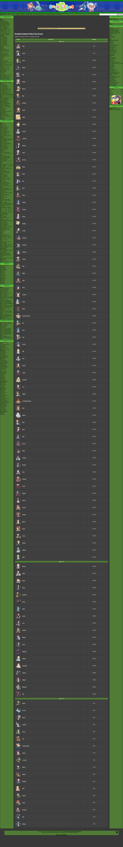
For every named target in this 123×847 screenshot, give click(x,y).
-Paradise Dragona (3, 402)
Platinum (2, 198)
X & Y (1, 163)
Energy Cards (3, 346)
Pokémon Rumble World (5, 171)
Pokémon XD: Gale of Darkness (6, 220)
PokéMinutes (2, 109)
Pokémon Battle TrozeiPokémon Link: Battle (6, 166)
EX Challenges (112, 69)
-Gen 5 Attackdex (3, 40)
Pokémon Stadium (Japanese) (6, 244)
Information (111, 27)
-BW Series (2, 377)
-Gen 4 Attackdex (3, 39)
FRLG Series (2, 275)
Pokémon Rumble (3, 202)
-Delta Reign (2, 351)
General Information (4, 265)
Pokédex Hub (29, 14)
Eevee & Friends (3, 336)
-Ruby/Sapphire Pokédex (5, 23)
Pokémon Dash (3, 221)
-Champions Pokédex (4, 34)
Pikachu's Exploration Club (5, 331)
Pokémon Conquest (4, 187)
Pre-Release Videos (113, 29)
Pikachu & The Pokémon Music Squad (6, 338)
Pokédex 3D (2, 190)
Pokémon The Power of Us (5, 315)
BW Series (2, 279)
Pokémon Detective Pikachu (5, 318)
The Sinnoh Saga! (3, 90)
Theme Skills (112, 65)
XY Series (2, 281)
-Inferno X (2, 393)
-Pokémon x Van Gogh (4, 67)
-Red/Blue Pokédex (4, 21)
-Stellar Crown (3, 364)
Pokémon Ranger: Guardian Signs (5, 201)
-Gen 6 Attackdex (3, 41)
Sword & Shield (3, 138)
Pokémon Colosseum (4, 219)
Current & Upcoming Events (5, 75)
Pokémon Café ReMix (4, 131)
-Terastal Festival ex (4, 401)
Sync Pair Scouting (113, 33)
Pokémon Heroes (3, 294)
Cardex (1, 52)
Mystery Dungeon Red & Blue (6, 226)
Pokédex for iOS (3, 195)
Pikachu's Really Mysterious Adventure (5, 335)
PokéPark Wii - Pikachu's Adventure (5, 206)
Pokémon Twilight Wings (5, 103)
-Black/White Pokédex (4, 25)
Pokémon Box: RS (3, 223)
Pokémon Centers (3, 61)
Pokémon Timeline (3, 60)
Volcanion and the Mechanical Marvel (6, 313)
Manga (6, 263)
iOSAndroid (110, 24)
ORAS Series (2, 282)
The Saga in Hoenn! (4, 88)
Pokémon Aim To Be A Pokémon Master (6, 96)
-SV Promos (2, 383)
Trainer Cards (3, 345)
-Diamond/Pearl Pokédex (5, 24)
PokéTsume (2, 119)
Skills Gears (111, 67)
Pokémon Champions (4, 127)
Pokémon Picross (3, 174)
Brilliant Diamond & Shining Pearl (6, 139)
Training (111, 68)
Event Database (3, 76)
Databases (7, 17)
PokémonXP (2, 63)
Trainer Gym (111, 53)
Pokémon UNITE (3, 133)
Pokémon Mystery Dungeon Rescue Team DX (5, 144)
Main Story (111, 41)
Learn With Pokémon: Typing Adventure (6, 193)
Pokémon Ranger (3, 225)
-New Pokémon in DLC (4, 78)
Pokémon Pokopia (3, 128)
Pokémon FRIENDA (4, 261)
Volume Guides (3, 270)
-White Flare (2, 359)
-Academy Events (113, 80)
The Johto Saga (3, 87)
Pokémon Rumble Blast (5, 189)
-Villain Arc (111, 43)
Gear (110, 38)
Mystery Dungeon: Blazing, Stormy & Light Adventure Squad (6, 204)
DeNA (122, 89)
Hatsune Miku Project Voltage (6, 64)
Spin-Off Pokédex (3, 49)
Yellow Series (2, 272)
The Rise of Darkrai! (4, 299)
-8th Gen (2, 58)
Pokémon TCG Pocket (4, 136)
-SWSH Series (3, 374)
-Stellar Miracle (3, 403)
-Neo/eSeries (2, 379)
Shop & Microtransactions (114, 72)
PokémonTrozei (3, 227)
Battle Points (112, 70)
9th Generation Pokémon (5, 77)
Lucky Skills (111, 37)
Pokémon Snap (3, 242)
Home (8, 14)
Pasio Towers (112, 54)
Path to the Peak (3, 108)
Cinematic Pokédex (4, 53)
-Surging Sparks (3, 363)
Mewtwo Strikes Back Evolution (6, 316)
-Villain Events (112, 81)
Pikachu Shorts (6, 321)
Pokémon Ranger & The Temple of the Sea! (6, 298)
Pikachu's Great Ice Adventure (6, 332)
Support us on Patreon (61, 834)
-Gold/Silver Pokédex (4, 22)
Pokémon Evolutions (4, 104)
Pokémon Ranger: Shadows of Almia (6, 210)
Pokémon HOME (3, 140)
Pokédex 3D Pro (3, 191)
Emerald (1, 218)
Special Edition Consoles (5, 253)
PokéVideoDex (3, 110)
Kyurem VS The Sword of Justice (6, 305)
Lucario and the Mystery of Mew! (6, 296)
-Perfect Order (3, 355)
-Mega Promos (3, 382)
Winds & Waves (3, 123)
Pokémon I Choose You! (5, 314)
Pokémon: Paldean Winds (5, 106)
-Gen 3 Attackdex (3, 38)
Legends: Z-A (2, 126)
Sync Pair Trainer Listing (114, 31)
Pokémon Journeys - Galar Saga (6, 94)
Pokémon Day (3, 68)
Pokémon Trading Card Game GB (7, 246)
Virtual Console (3, 252)
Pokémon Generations (4, 102)
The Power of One (3, 290)
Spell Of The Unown (4, 291)
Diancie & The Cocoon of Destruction (5, 310)
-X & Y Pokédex (3, 26)
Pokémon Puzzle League (5, 241)
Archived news (3, 19)
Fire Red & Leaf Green (4, 217)
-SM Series (2, 375)
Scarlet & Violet (3, 125)
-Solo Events (112, 78)
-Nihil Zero (2, 391)
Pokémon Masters (113, 18)
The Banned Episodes (4, 99)
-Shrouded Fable (3, 365)
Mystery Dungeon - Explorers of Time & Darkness (6, 212)
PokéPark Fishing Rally (4, 229)
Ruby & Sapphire (3, 216)
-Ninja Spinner (3, 390)
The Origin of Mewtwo (4, 288)
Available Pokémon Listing (114, 32)
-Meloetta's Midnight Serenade (6, 306)
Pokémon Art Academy (4, 167)
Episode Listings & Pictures (5, 82)
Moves (110, 35)
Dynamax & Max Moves (114, 62)
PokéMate (2, 231)
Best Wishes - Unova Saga (5, 91)
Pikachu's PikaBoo (3, 325)
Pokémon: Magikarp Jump (5, 156)
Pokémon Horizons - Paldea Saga (7, 97)
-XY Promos (2, 386)
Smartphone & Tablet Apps (5, 255)
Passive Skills (112, 36)
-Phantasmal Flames (4, 356)
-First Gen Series (3, 380)
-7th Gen (2, 59)
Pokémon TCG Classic (4, 349)
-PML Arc (111, 42)
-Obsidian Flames (3, 371)
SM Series (2, 283)
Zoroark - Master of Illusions (5, 302)
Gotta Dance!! (3, 327)
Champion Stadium (113, 50)
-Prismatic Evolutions (4, 362)
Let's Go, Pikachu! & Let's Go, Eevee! (6, 154)
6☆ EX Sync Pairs (113, 47)
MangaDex (2, 266)
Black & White (3, 181)
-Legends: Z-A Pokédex (5, 33)
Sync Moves (111, 61)
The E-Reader (3, 230)
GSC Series (2, 273)
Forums (13, 14)
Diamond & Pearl (3, 197)
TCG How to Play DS (4, 194)
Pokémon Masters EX (4, 132)
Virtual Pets (2, 256)
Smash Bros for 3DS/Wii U (5, 178)
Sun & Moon (2, 151)
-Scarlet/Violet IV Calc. (4, 55)
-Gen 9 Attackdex (3, 44)
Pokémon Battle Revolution (5, 207)
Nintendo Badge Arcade (5, 179)
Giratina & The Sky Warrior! (5, 300)
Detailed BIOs (3, 268)
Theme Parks (2, 72)
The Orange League (4, 86)
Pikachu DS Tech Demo (5, 228)
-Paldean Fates (3, 368)
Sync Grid (111, 64)
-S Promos (2, 413)
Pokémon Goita (3, 259)
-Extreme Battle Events (114, 82)
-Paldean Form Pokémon (5, 79)
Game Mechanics (3, 54)
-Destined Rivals (3, 360)
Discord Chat (2, 74)
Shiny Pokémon (3, 100)
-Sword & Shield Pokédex (5, 29)
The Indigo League (3, 85)
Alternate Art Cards (4, 347)
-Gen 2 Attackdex (3, 37)
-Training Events (112, 85)
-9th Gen (2, 57)
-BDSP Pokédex (3, 30)
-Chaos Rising (3, 354)
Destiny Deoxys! (3, 295)
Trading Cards (7, 341)
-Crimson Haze (3, 406)
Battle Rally (111, 60)
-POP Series (2, 387)
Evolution (111, 34)
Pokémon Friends (3, 129)
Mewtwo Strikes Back (4, 289)
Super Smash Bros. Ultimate (6, 161)
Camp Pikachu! (3, 326)
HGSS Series (2, 278)
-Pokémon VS (3, 410)
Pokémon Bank (3, 164)
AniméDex (2, 83)
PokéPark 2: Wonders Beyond (6, 188)
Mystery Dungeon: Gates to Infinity (5, 186)
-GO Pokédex (2, 32)
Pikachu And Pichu (4, 324)
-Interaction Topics (113, 52)
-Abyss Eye (2, 389)
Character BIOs (3, 267)
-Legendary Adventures (114, 45)
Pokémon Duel (3, 177)
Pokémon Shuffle (3, 170)
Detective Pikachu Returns (5, 135)
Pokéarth (59, 14)
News (1, 18)
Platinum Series (3, 277)
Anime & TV (6, 81)
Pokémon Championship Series (6, 62)
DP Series (2, 276)
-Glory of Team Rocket (4, 398)
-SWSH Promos (3, 384)
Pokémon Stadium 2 (4, 234)
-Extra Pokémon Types (4, 344)
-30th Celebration (3, 352)
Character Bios (3, 84)
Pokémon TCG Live (4, 149)
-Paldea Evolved (3, 372)
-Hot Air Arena (3, 399)
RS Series (2, 274)
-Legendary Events (113, 77)
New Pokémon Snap (4, 147)
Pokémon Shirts (3, 71)
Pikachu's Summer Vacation (5, 322)
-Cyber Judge (2, 408)
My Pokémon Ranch (4, 213)
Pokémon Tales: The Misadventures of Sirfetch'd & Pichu (6, 116)
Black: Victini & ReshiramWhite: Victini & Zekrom (6, 304)
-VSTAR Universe (3, 409)
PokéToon (2, 107)
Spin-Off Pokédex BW (4, 51)
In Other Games (3, 251)
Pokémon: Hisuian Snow (5, 105)
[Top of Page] (117, 832)
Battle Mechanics (112, 58)
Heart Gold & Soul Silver (5, 199)
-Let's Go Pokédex (3, 28)
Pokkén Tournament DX (5, 158)
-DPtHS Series (3, 378)
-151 (1, 370)
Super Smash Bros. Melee (5, 237)
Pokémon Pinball (3, 243)
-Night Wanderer (3, 404)
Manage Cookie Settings (75, 831)
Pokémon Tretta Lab (4, 184)
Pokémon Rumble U (4, 185)
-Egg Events (111, 75)
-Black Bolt (2, 358)
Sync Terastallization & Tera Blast (116, 63)
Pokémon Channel (3, 222)
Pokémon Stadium (3, 245)
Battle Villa (111, 59)
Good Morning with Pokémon (6, 111)
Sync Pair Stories (112, 46)
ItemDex (2, 46)
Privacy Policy (66, 831)
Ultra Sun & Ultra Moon (4, 152)
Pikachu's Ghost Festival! (5, 329)
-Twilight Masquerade (4, 366)
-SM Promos (2, 385)
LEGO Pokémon (3, 70)
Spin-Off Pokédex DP (4, 50)
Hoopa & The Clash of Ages (5, 311)
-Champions (2, 56)
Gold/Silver (2, 233)
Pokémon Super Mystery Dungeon (5, 173)
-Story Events (112, 79)
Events (110, 74)
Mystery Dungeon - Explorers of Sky (6, 209)
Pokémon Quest (3, 160)
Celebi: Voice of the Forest (5, 293)
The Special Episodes (4, 98)
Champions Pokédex (50, 14)
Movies (6, 285)
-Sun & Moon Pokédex (4, 27)
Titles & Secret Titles (113, 71)
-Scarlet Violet (3, 373)
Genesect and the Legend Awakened (5, 308)
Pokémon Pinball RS (4, 224)
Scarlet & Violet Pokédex (39, 14)
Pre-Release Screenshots (114, 28)
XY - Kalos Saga (3, 92)
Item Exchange (112, 57)
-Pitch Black (2, 353)
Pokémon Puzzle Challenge (5, 235)
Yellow (1, 240)
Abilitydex (2, 48)
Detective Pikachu (3, 159)
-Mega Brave (2, 394)
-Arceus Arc (111, 44)
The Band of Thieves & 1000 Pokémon (6, 169)
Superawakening (112, 49)
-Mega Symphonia (3, 395)
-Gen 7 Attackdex (3, 42)
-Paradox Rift (2, 369)
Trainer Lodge (112, 51)
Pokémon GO (2, 130)
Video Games (7, 121)
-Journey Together (3, 361)
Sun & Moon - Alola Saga (5, 93)
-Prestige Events (112, 84)
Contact (18, 14)
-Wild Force (2, 407)
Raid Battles (2, 348)
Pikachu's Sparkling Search (5, 333)
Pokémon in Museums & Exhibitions (5, 66)
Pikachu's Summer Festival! (5, 328)
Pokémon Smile (3, 145)
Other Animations (3, 112)
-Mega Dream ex (3, 392)
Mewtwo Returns (3, 292)
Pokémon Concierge (4, 114)
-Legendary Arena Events (114, 76)
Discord (23, 14)
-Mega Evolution (3, 357)
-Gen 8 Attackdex (3, 43)
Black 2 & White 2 (3, 182)
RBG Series (2, 271)
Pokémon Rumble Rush (5, 157)
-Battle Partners (3, 400)
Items (110, 56)
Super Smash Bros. (4, 247)
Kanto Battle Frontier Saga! (5, 89)
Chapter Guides (3, 269)
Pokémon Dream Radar (5, 183)
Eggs (110, 39)
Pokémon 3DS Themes (4, 254)
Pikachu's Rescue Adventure (6, 323)
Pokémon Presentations (5, 69)
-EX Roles (111, 48)
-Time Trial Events (113, 83)
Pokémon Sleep (3, 134)
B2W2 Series (2, 280)
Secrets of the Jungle (4, 317)
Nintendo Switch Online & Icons (6, 257)
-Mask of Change (3, 405)
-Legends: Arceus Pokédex (5, 31)
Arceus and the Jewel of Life (6, 301)
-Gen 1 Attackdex (3, 36)
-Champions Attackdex (4, 45)
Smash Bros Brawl (3, 214)
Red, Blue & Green (4, 239)
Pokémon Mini (3, 236)
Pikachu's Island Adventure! (5, 330)
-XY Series (2, 376)
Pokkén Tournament (4, 176)
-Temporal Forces (3, 367)
